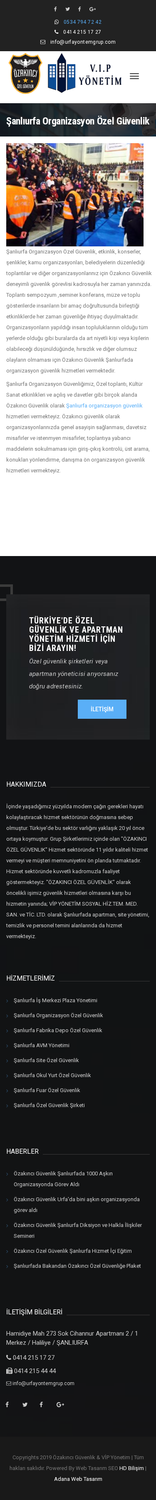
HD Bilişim (131, 1468)
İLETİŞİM (102, 709)
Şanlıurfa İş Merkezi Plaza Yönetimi (55, 1000)
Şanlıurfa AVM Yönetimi (41, 1045)
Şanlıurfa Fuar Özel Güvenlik (47, 1090)
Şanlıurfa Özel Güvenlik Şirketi (49, 1105)
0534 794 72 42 (83, 22)
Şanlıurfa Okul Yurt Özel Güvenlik (52, 1075)
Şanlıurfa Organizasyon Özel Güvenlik (58, 1015)
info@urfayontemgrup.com (83, 42)
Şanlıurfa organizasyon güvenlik (104, 405)
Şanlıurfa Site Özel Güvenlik (46, 1060)
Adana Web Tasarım (78, 1479)
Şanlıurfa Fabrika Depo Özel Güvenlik (58, 1030)
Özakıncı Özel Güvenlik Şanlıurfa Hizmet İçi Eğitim (73, 1251)
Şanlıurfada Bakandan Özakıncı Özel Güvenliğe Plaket (77, 1266)
